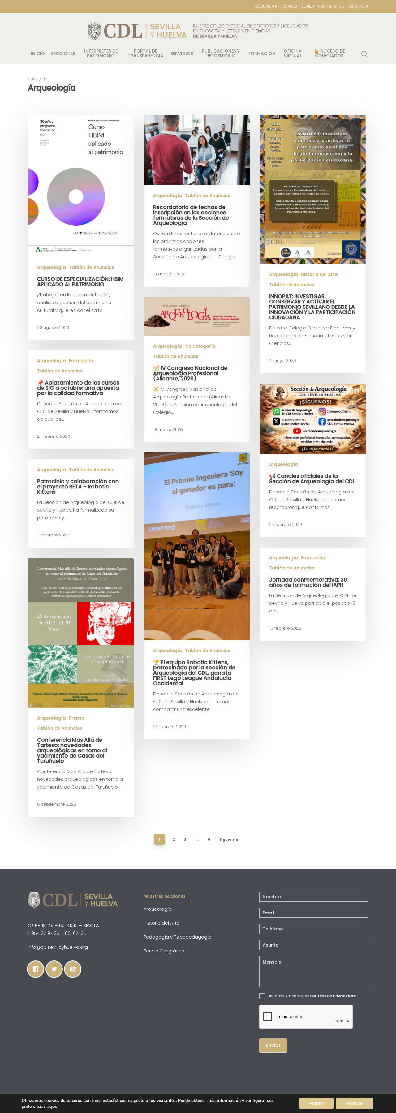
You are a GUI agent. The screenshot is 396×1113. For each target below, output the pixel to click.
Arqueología (51, 267)
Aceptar (316, 1103)
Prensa (76, 718)
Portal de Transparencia (145, 54)
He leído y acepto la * (311, 996)
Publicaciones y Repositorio (221, 54)
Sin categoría (200, 346)
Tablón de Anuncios (91, 267)
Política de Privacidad (332, 996)
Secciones (63, 54)
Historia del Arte (319, 274)
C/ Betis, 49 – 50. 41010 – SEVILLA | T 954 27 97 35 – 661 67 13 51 (311, 6)
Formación (261, 54)
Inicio (38, 54)
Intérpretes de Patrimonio (101, 54)
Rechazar (354, 1103)
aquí (51, 1106)
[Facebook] (37, 969)
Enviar (273, 1045)
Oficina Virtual (293, 54)
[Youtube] (74, 969)
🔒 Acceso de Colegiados (329, 54)
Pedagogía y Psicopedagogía (178, 937)
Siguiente (228, 839)
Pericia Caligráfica (164, 951)
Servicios (181, 54)
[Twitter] (55, 969)
